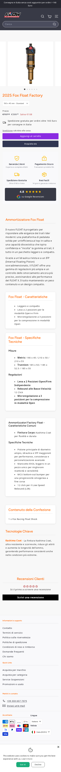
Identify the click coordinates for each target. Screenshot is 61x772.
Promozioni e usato (13, 684)
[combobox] (30, 24)
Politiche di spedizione (15, 642)
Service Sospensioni (13, 679)
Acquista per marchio (14, 669)
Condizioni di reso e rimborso (19, 646)
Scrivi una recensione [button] (30, 597)
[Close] (58, 746)
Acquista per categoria (15, 674)
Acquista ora (30, 144)
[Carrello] (49, 16)
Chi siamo (8, 656)
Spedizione (8, 130)
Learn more (26, 758)
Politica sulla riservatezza (16, 637)
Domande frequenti (13, 651)
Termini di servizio (13, 632)
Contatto (7, 627)
